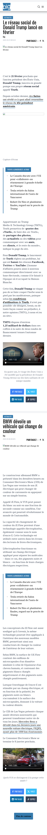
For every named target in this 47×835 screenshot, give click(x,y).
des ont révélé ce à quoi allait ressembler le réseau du (23, 101)
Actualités (8, 18)
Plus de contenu (23, 816)
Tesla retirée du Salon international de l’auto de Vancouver (24, 194)
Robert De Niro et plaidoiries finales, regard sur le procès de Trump (27, 205)
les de (16, 300)
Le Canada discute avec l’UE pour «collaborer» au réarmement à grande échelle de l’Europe (26, 181)
